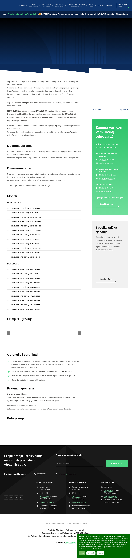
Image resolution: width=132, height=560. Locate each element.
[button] (44, 208)
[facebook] (6, 497)
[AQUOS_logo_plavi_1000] (7, 3)
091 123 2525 (103, 188)
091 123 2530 (103, 159)
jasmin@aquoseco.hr (106, 163)
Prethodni (97, 110)
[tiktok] (16, 497)
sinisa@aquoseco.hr (105, 191)
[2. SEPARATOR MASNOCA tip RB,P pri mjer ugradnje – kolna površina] (69, 333)
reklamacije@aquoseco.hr (67, 474)
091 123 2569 (103, 175)
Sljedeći (123, 110)
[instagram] (11, 497)
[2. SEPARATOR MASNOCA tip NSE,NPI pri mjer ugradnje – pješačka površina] (44, 333)
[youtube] (21, 497)
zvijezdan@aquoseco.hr (107, 178)
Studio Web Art (70, 542)
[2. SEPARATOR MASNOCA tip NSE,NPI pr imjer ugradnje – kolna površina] (19, 333)
